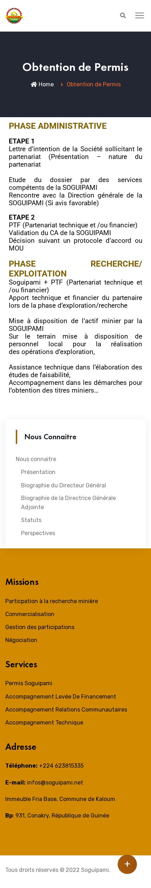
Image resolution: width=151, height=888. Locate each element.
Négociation (21, 640)
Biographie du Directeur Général (63, 485)
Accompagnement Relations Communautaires (66, 709)
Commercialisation (29, 614)
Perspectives (38, 533)
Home (46, 84)
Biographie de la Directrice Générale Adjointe (68, 502)
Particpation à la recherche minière (51, 601)
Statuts (31, 520)
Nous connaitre (36, 459)
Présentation (38, 472)
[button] (139, 16)
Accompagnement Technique (44, 722)
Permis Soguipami (28, 683)
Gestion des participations (39, 627)
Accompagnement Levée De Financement (60, 696)
